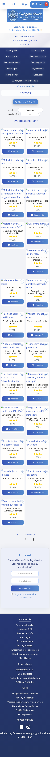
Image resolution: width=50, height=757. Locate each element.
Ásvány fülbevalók (25, 624)
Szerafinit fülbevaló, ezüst (37, 168)
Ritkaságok (25, 637)
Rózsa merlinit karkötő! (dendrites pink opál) (37, 386)
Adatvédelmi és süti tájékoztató (25, 677)
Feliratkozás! (25, 588)
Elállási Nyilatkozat (25, 710)
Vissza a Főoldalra (25, 534)
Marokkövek (25, 658)
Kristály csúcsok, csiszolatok (25, 649)
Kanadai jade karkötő (13, 478)
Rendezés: (12, 110)
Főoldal (20, 86)
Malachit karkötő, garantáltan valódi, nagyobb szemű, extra (12, 202)
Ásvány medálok (25, 645)
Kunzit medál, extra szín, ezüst (37, 479)
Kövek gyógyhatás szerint (25, 654)
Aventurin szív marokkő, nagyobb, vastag (37, 292)
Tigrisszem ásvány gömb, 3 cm (37, 352)
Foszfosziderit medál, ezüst (13, 322)
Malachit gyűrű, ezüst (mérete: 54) (13, 232)
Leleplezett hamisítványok (25, 693)
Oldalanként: (13, 114)
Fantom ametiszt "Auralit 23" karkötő (13, 509)
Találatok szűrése (24, 102)
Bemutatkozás (25, 673)
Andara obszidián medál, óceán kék (13, 352)
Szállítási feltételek (25, 682)
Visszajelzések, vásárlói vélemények (25, 701)
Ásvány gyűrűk (25, 629)
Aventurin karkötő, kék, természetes (13, 449)
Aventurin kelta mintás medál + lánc (13, 416)
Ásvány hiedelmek (25, 697)
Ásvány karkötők (25, 633)
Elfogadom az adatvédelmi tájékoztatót (26, 596)
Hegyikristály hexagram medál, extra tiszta (37, 419)
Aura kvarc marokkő (37, 227)
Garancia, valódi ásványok (25, 706)
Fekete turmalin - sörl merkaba (37, 258)
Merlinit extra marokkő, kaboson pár (37, 202)
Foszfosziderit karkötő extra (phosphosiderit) (12, 386)
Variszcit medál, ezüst (37, 321)
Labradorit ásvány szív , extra (37, 449)
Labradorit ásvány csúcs (12, 288)
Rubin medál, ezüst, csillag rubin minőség (13, 138)
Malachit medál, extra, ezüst (13, 168)
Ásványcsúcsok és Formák (25, 80)
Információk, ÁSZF (25, 669)
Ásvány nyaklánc (25, 641)
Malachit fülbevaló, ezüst (37, 138)
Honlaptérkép (25, 714)
